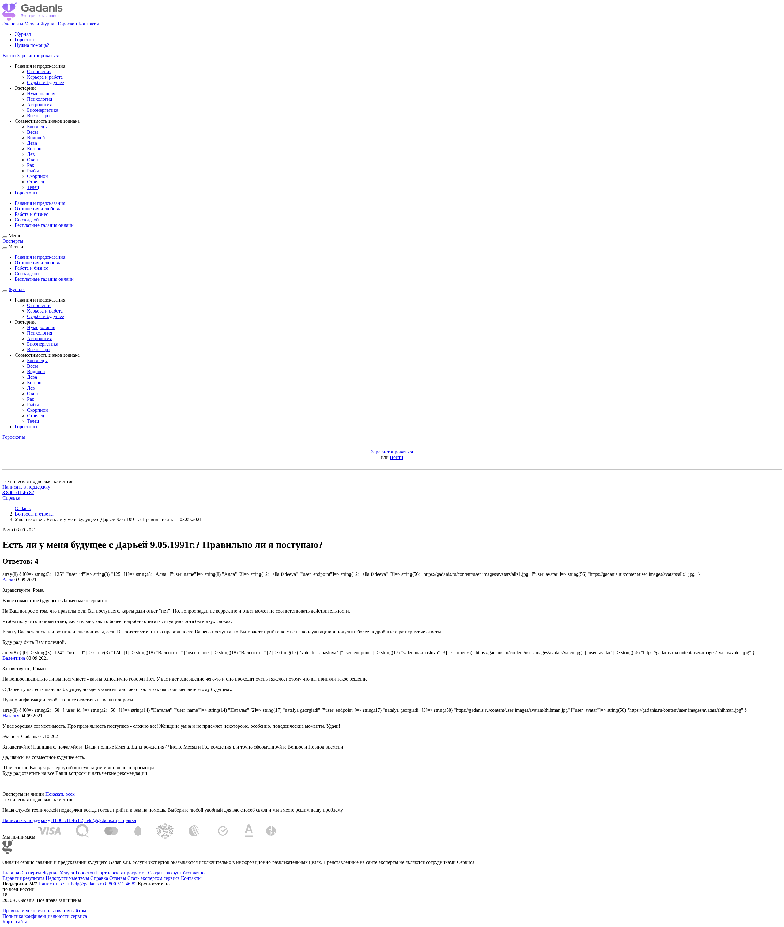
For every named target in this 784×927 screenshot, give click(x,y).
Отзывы (117, 878)
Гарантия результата (23, 878)
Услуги (31, 23)
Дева (32, 143)
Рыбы (33, 170)
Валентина (13, 658)
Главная (10, 872)
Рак (30, 165)
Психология (39, 99)
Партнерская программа (121, 872)
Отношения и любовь (37, 208)
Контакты (88, 23)
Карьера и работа (45, 77)
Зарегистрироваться (38, 55)
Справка (11, 498)
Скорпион (37, 176)
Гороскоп (67, 23)
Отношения (39, 71)
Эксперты (12, 23)
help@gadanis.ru (100, 820)
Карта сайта (14, 921)
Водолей (36, 137)
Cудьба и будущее (45, 82)
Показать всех (60, 794)
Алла (7, 579)
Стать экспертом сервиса (153, 878)
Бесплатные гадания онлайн (44, 225)
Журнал (48, 23)
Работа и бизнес (31, 214)
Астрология (39, 104)
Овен (32, 159)
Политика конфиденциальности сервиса (44, 916)
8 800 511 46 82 (18, 492)
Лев (31, 154)
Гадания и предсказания (40, 203)
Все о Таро (38, 115)
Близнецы (37, 126)
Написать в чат (54, 883)
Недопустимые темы (67, 878)
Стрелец (35, 181)
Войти (9, 55)
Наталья (10, 715)
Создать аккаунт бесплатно (176, 872)
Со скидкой (27, 219)
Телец (33, 187)
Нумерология (41, 93)
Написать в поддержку (26, 487)
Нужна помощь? (32, 45)
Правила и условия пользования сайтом (44, 910)
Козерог (35, 148)
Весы (32, 132)
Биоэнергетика (42, 110)
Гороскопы (26, 192)
